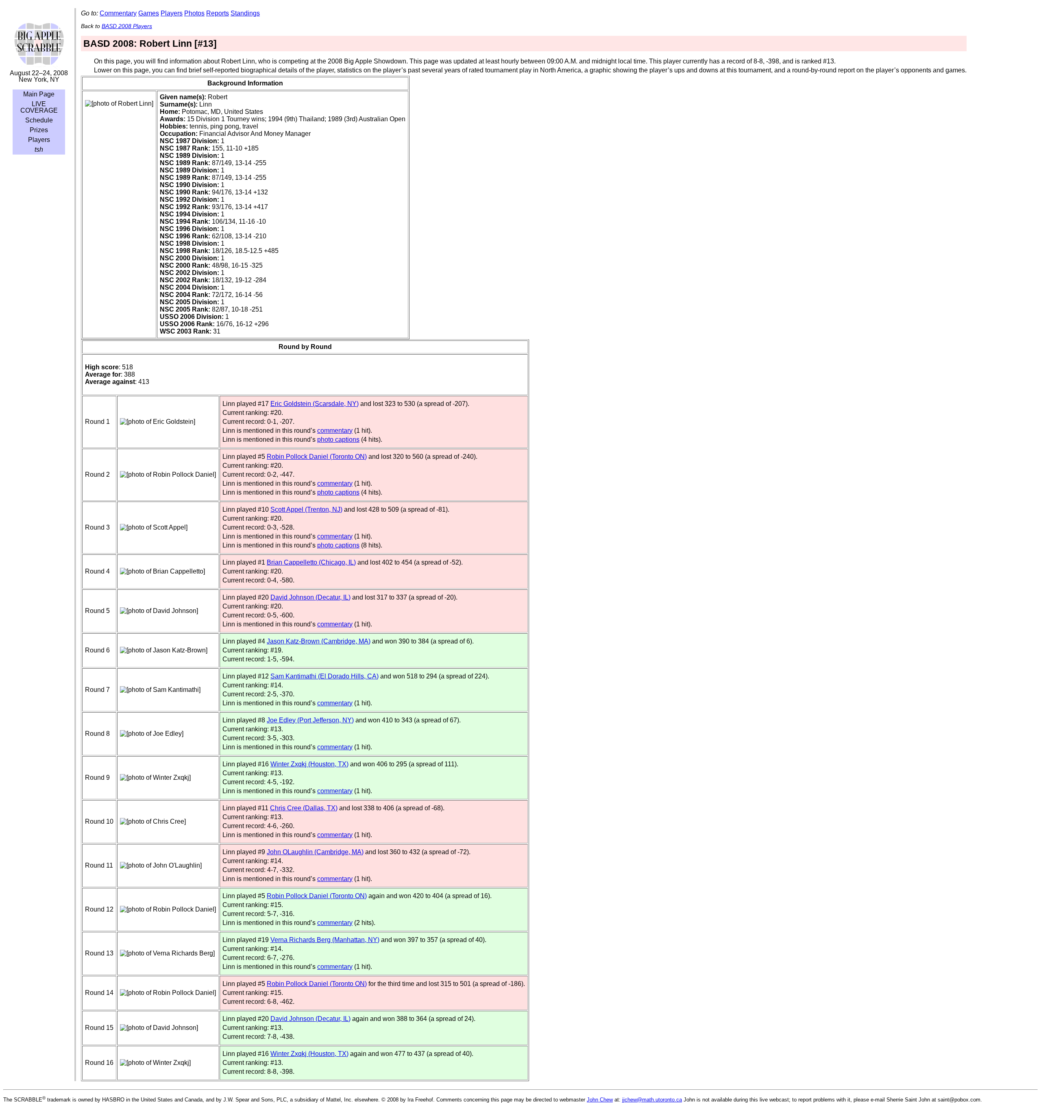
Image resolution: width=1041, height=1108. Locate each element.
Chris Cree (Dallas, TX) (304, 808)
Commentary (118, 13)
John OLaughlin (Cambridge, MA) (315, 851)
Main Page (38, 94)
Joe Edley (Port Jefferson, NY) (310, 720)
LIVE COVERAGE (39, 107)
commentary (335, 430)
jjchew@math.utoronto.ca (652, 1100)
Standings (245, 13)
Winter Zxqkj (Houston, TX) (309, 764)
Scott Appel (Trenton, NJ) (306, 509)
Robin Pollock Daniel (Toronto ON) (317, 456)
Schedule (39, 120)
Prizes (39, 130)
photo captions (338, 439)
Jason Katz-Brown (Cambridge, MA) (318, 641)
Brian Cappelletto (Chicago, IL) (311, 562)
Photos (194, 13)
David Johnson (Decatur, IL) (310, 597)
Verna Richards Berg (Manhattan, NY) (324, 939)
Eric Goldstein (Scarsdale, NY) (314, 403)
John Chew (600, 1100)
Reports (217, 13)
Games (148, 13)
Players (39, 139)
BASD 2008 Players (127, 26)
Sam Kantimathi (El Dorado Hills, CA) (324, 676)
